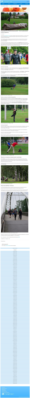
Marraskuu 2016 (15, 340)
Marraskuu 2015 (15, 355)
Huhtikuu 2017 (15, 335)
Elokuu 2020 (15, 300)
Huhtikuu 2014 (15, 380)
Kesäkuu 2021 (15, 296)
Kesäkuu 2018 (15, 319)
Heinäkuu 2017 (15, 331)
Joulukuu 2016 (15, 339)
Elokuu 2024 (15, 268)
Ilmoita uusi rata (4, 391)
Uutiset (21, 3)
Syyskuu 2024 (15, 267)
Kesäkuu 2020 (15, 303)
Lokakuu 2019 (15, 307)
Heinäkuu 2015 (15, 360)
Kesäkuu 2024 (15, 271)
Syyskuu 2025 (15, 255)
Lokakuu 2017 (15, 327)
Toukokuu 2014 (15, 379)
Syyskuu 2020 (15, 299)
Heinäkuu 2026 (15, 251)
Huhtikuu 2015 (15, 364)
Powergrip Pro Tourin (7, 35)
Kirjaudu (26, 3)
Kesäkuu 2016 (15, 347)
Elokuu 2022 (15, 288)
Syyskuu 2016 (15, 343)
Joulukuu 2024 (15, 263)
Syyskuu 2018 (15, 315)
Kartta (9, 3)
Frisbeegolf (15, 3)
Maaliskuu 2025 (15, 260)
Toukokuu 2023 (15, 284)
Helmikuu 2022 (15, 292)
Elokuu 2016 (15, 344)
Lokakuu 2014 (15, 372)
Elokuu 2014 (15, 375)
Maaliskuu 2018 (15, 323)
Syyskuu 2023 (15, 279)
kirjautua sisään (8, 245)
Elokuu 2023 (15, 280)
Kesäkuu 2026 (15, 252)
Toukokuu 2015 (15, 363)
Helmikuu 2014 (15, 383)
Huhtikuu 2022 (15, 291)
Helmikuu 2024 (15, 275)
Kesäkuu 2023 (15, 283)
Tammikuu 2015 (15, 368)
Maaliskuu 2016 (15, 351)
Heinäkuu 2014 (15, 376)
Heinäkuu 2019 (15, 308)
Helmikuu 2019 (15, 311)
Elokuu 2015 (15, 359)
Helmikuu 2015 (15, 367)
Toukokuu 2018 (15, 320)
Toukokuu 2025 (15, 259)
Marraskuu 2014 (15, 371)
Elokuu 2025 (15, 256)
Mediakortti (4, 389)
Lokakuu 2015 (15, 356)
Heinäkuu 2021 (15, 295)
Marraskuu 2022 (15, 287)
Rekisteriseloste (4, 388)
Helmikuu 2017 (15, 336)
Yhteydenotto (4, 390)
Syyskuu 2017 (15, 328)
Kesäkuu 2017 (15, 332)
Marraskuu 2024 (15, 264)
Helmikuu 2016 (15, 352)
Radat (3, 3)
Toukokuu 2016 (15, 348)
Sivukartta (3, 387)
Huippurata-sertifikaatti (5, 392)
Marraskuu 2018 (15, 312)
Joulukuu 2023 (15, 276)
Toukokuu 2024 (15, 272)
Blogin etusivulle (15, 248)
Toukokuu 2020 (15, 304)
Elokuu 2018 (15, 316)
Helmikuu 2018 (15, 324)
